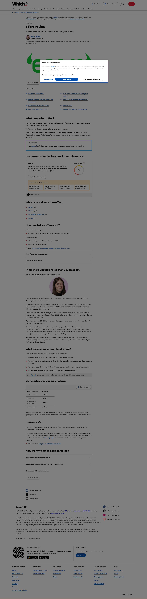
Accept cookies (66, 79)
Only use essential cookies (92, 79)
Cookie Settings (48, 79)
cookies (52, 67)
